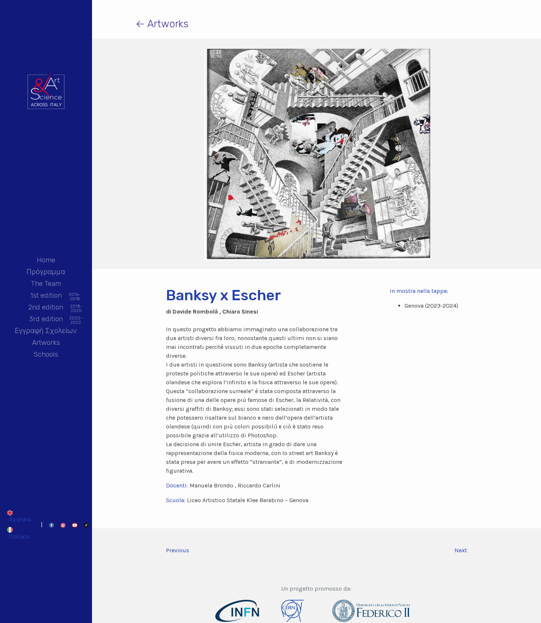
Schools (45, 354)
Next (461, 550)
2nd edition (45, 308)
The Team (46, 283)
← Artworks (161, 24)
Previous (177, 550)
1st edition (46, 296)
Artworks (46, 342)
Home (46, 260)
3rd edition (46, 320)
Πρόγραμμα (45, 271)
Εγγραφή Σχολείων (46, 330)
